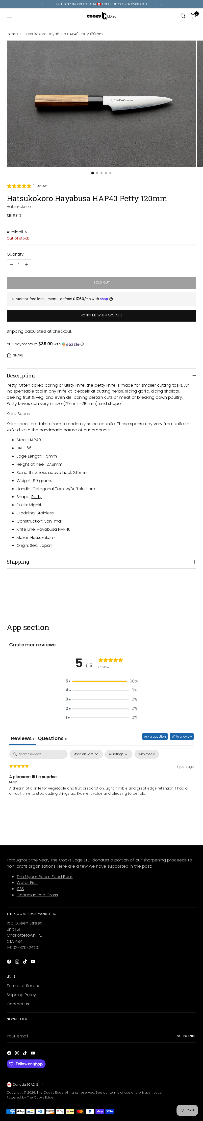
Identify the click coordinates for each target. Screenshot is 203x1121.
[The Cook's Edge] (101, 16)
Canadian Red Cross (37, 895)
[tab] (52, 739)
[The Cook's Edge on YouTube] (33, 962)
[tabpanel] (101, 781)
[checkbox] (146, 754)
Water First (27, 882)
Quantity (15, 254)
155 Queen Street (24, 923)
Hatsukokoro (19, 206)
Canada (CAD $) (26, 1084)
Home (12, 33)
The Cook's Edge (50, 1092)
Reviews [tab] (22, 738)
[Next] (160, 4)
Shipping (15, 331)
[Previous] (42, 4)
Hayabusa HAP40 (54, 529)
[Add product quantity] (26, 265)
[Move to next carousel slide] (192, 596)
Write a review (182, 736)
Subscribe (186, 1036)
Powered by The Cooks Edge (30, 1097)
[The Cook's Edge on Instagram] (18, 962)
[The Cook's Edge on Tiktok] (25, 962)
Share (18, 355)
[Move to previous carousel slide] (181, 596)
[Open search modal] (183, 16)
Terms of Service (24, 986)
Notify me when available (101, 315)
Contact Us (18, 1004)
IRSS (20, 889)
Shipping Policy (21, 995)
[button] (101, 344)
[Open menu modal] (9, 16)
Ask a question (155, 736)
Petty (36, 497)
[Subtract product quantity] (11, 265)
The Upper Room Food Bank (45, 876)
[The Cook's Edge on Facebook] (10, 962)
